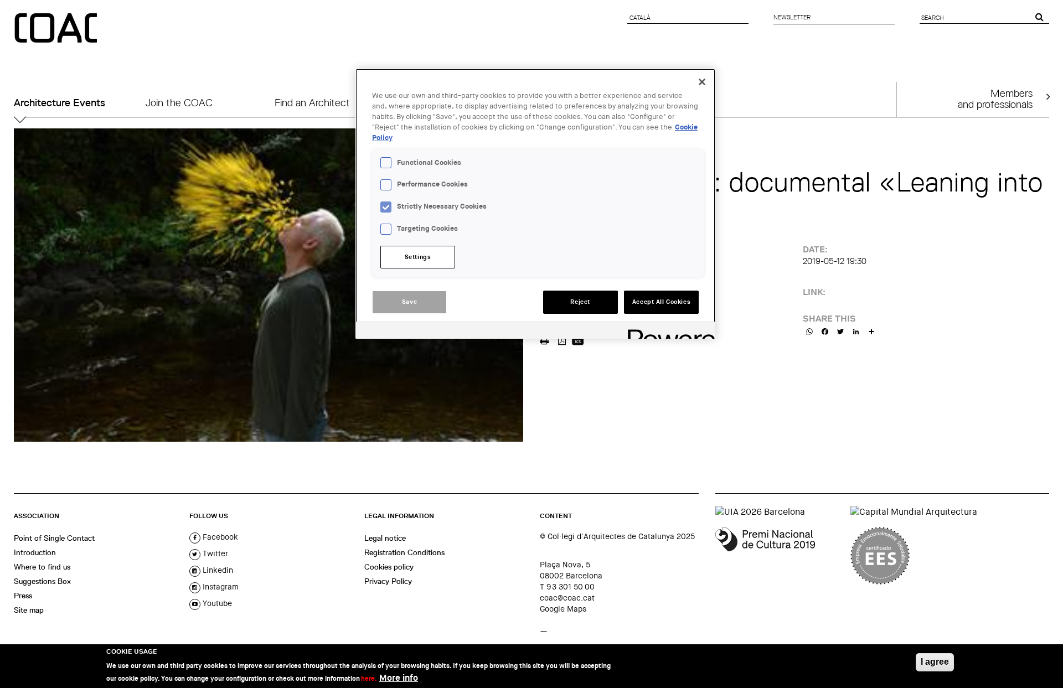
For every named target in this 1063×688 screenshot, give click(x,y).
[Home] (57, 29)
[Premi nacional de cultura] (778, 555)
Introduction (35, 552)
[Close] (702, 82)
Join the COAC (179, 102)
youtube (216, 603)
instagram (219, 587)
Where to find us (42, 567)
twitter (214, 553)
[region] (535, 204)
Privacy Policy (388, 581)
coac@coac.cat (567, 598)
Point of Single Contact (54, 538)
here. (369, 678)
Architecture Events (59, 102)
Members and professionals (995, 98)
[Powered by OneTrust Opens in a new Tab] (668, 332)
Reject (580, 302)
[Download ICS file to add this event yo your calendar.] (577, 339)
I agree (935, 661)
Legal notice (385, 538)
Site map (29, 610)
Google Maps (563, 609)
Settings (418, 257)
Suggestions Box (42, 581)
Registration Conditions (404, 552)
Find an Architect (312, 102)
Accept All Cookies (661, 302)
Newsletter (792, 17)
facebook (219, 537)
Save (409, 302)
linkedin (216, 570)
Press (23, 596)
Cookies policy (389, 567)
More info (398, 677)
